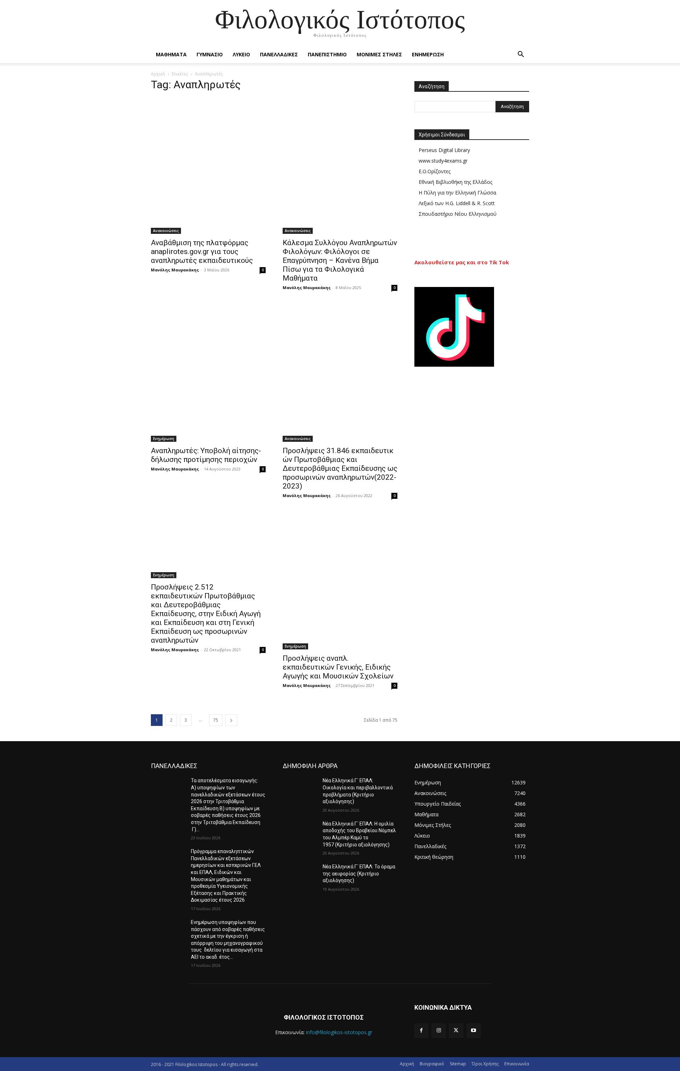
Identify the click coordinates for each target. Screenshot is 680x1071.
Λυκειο (241, 54)
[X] (456, 1030)
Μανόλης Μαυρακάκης (175, 269)
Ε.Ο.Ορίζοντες (434, 171)
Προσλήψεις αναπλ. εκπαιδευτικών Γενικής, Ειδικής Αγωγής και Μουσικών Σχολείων (339, 667)
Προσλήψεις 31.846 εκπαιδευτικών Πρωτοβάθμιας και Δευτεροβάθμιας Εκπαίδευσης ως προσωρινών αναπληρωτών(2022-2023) (340, 468)
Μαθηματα (171, 54)
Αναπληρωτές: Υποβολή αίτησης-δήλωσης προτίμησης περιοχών (206, 455)
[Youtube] (474, 1030)
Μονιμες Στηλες (379, 54)
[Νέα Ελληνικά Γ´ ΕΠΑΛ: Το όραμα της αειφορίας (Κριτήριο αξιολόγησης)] (300, 875)
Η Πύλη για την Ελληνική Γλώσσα (457, 192)
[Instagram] (439, 1030)
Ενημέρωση (163, 438)
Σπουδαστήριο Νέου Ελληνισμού (458, 213)
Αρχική (158, 74)
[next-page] (231, 720)
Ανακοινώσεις (166, 230)
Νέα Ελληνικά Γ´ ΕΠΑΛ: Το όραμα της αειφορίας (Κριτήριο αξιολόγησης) (359, 873)
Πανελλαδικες (279, 54)
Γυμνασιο (210, 54)
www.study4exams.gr (443, 160)
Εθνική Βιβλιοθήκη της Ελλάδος (455, 182)
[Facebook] (421, 1030)
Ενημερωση (428, 54)
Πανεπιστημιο (327, 54)
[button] (520, 55)
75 (215, 720)
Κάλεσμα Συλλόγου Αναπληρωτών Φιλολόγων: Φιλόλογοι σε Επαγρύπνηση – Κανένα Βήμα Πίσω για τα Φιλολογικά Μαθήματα (340, 260)
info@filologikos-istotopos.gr (339, 1032)
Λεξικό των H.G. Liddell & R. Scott (457, 203)
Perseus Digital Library (444, 150)
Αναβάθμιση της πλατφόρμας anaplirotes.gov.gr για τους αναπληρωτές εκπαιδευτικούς (202, 251)
